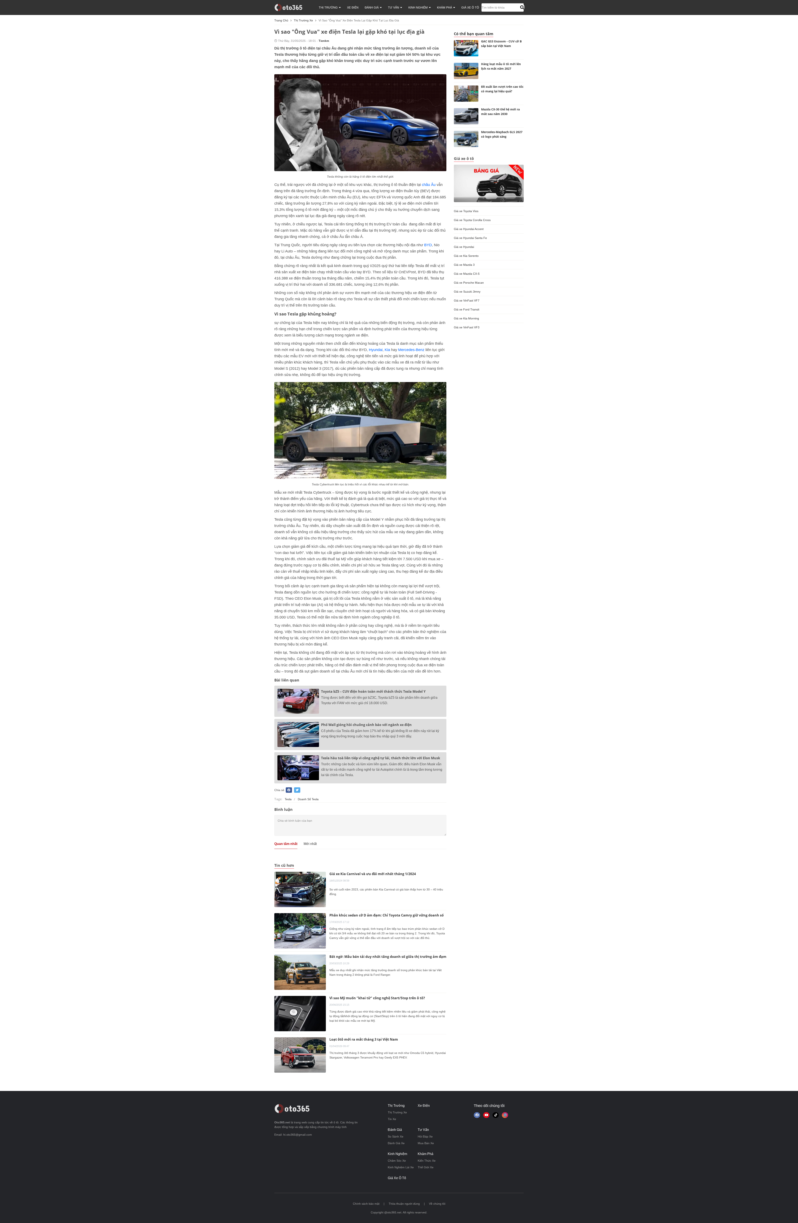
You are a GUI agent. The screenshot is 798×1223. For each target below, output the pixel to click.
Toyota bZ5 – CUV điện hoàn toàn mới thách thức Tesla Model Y (373, 691)
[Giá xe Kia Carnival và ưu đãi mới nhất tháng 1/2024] (300, 889)
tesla (288, 799)
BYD (428, 245)
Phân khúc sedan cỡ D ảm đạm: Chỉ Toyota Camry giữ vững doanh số (386, 915)
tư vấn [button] (394, 7)
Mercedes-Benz (411, 350)
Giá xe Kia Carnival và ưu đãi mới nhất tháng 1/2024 (372, 874)
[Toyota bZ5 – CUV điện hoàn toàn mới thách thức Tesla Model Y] (298, 701)
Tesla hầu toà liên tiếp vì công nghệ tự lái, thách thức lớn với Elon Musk (380, 758)
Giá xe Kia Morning (466, 318)
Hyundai (376, 350)
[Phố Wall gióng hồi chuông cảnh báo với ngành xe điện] (298, 734)
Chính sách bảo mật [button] (366, 1203)
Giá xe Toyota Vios (466, 211)
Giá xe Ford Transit (466, 309)
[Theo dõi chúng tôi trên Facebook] (477, 1115)
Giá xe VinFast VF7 (466, 300)
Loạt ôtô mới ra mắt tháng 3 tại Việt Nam (363, 1039)
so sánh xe (395, 1136)
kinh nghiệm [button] (418, 7)
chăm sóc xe (397, 1160)
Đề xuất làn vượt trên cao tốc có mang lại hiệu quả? (502, 89)
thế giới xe (425, 1167)
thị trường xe (303, 20)
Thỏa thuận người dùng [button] (404, 1203)
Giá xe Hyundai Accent (469, 229)
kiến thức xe (427, 1160)
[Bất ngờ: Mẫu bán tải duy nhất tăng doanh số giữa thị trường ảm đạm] (300, 971)
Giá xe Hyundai (464, 247)
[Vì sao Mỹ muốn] (300, 1013)
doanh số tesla (308, 799)
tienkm (324, 40)
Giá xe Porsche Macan (469, 282)
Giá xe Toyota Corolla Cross (472, 220)
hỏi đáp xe (425, 1136)
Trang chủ (281, 20)
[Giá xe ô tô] (489, 183)
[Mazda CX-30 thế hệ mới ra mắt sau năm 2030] (466, 116)
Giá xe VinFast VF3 (466, 327)
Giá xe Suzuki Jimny (467, 291)
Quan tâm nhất (285, 844)
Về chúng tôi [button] (437, 1203)
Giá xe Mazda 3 (464, 264)
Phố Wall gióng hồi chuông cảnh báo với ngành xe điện (366, 724)
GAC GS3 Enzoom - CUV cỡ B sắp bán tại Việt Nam (501, 43)
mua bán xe (426, 1143)
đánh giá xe (396, 1143)
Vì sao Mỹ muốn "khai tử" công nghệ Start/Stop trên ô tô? (377, 998)
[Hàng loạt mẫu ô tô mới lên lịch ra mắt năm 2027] (466, 71)
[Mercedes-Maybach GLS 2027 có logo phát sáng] (466, 139)
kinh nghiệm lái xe (401, 1167)
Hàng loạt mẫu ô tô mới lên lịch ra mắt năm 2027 (501, 66)
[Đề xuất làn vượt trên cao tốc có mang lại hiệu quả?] (466, 93)
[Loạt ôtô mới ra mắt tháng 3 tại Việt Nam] (300, 1054)
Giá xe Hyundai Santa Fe (470, 238)
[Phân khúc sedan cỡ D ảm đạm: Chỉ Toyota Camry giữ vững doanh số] (300, 930)
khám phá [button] (445, 7)
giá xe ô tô (470, 7)
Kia (387, 350)
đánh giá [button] (372, 7)
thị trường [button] (329, 7)
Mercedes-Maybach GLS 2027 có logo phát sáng (501, 134)
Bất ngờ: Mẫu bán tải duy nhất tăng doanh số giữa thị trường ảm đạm (387, 956)
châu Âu (429, 185)
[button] (521, 7)
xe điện (352, 7)
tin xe (392, 1119)
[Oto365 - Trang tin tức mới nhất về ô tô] (290, 7)
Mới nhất (310, 844)
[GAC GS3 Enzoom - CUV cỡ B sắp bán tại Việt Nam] (466, 48)
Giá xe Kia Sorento (466, 255)
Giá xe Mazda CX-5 (467, 273)
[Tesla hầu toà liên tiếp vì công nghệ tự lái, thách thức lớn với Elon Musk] (298, 767)
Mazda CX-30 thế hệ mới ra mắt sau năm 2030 (500, 111)
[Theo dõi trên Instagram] (505, 1115)
